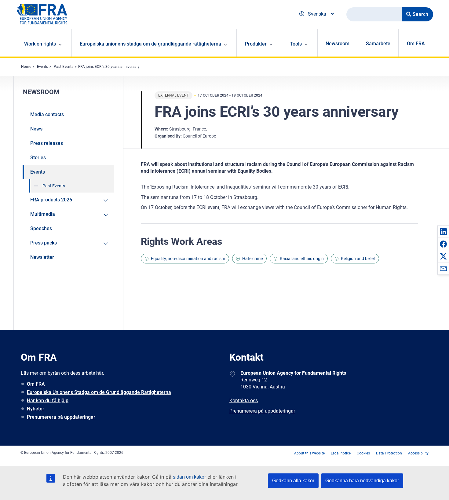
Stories (38, 157)
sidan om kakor (189, 477)
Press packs (43, 243)
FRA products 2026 (51, 200)
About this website (309, 453)
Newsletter (42, 257)
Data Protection (389, 453)
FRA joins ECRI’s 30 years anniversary (109, 66)
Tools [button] (296, 44)
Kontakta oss (243, 400)
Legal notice (341, 453)
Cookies (363, 453)
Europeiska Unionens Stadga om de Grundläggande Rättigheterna (99, 392)
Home (26, 66)
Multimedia (42, 214)
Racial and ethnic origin (302, 258)
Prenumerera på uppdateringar (61, 417)
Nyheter (35, 409)
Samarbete (378, 43)
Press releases (46, 143)
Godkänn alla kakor (293, 480)
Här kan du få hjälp (47, 400)
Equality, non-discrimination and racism (188, 258)
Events (42, 66)
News (36, 129)
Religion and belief (358, 258)
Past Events (63, 66)
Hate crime (252, 258)
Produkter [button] (256, 44)
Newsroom (337, 43)
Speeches (41, 228)
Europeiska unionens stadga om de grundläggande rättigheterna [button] (150, 44)
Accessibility (418, 453)
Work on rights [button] (40, 44)
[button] (443, 232)
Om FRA (416, 43)
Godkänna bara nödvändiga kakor (362, 480)
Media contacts (47, 114)
